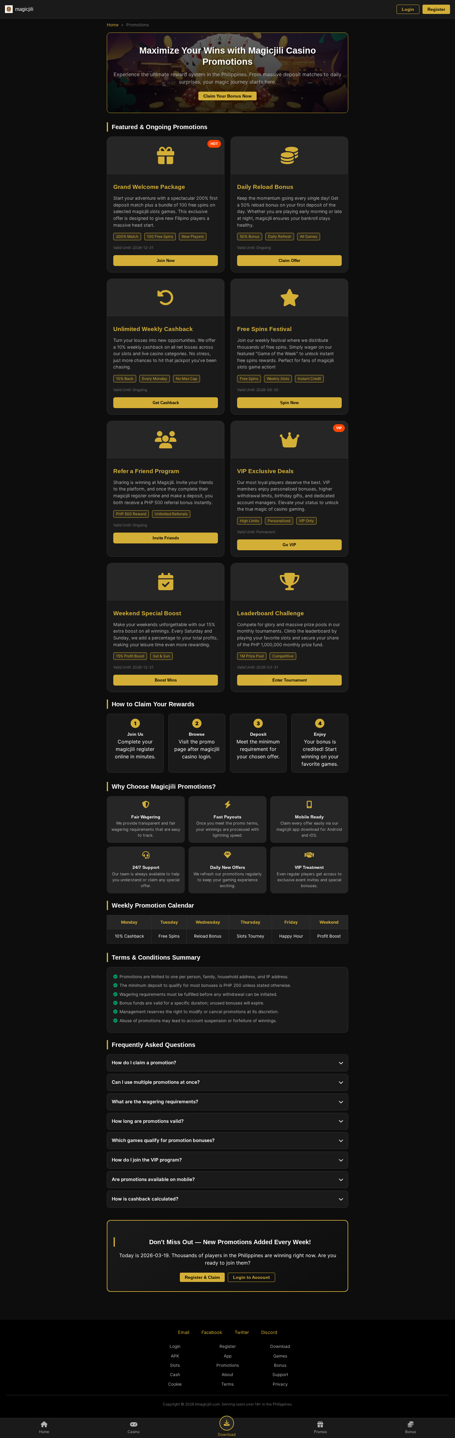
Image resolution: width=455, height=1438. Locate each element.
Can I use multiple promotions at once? (156, 1082)
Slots (175, 1365)
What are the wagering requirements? (155, 1102)
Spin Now (289, 402)
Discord (269, 1332)
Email (183, 1332)
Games (280, 1355)
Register (436, 9)
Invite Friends (166, 538)
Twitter (242, 1332)
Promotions (227, 1365)
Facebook (212, 1332)
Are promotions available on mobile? (153, 1179)
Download (280, 1346)
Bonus (280, 1365)
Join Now (166, 260)
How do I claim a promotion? (144, 1062)
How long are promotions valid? (148, 1121)
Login (408, 9)
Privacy (280, 1384)
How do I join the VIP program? (147, 1160)
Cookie (175, 1384)
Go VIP (289, 545)
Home (113, 24)
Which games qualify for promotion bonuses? (163, 1140)
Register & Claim (202, 1277)
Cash (175, 1374)
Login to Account (251, 1277)
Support (280, 1374)
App (228, 1355)
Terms (227, 1384)
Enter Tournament (289, 680)
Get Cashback (166, 402)
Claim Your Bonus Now (227, 96)
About (227, 1374)
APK (175, 1355)
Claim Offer (289, 260)
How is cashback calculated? (145, 1199)
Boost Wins (166, 680)
